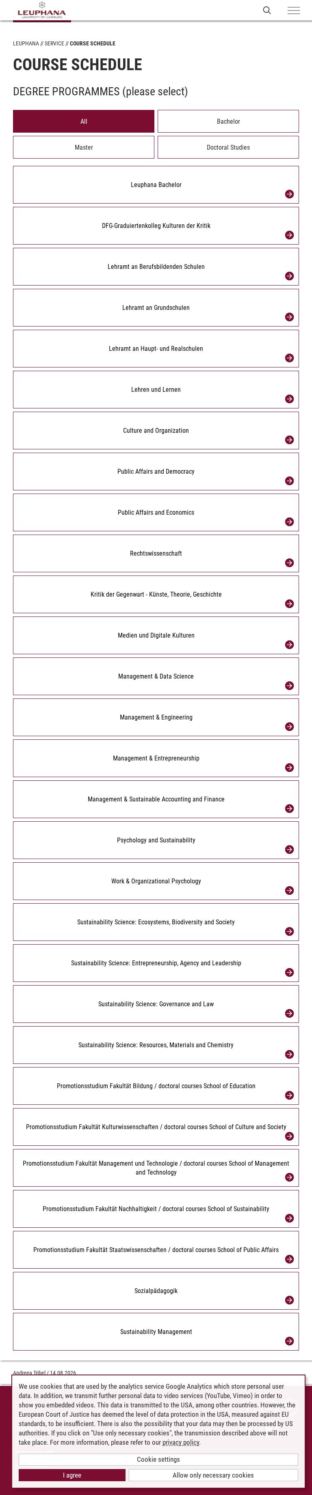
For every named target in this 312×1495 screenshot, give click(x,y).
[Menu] (294, 11)
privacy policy (180, 1442)
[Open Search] (267, 10)
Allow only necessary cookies (213, 1475)
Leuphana (26, 43)
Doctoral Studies (228, 147)
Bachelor (228, 121)
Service (54, 43)
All (83, 121)
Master (84, 147)
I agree (72, 1475)
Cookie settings (158, 1459)
